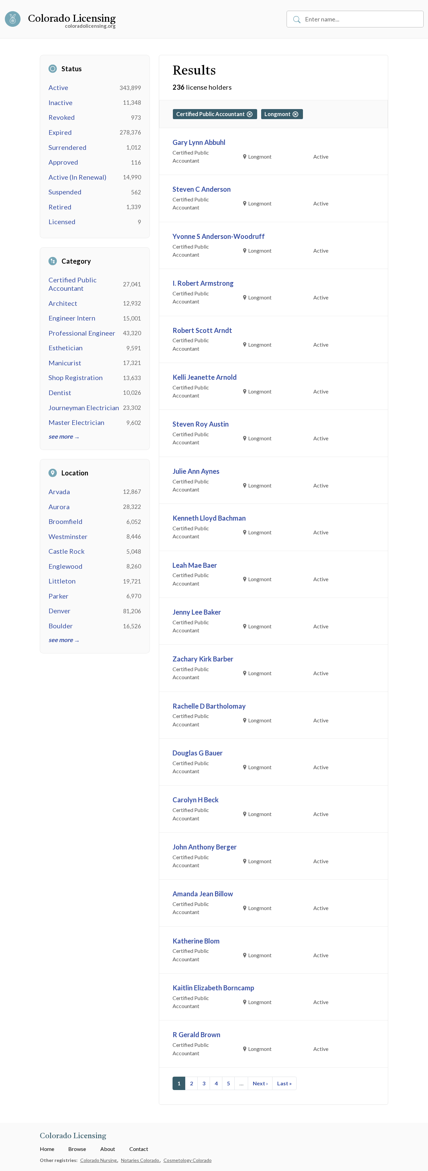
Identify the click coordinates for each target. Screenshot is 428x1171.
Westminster (68, 536)
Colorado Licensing (72, 19)
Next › (260, 1083)
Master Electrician (76, 422)
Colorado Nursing (99, 1160)
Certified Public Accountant (72, 284)
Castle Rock (66, 551)
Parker (58, 596)
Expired (60, 132)
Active (58, 87)
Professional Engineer (81, 333)
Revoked (61, 117)
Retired (60, 207)
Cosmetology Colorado (188, 1160)
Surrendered (67, 147)
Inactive (60, 102)
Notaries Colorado (140, 1160)
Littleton (62, 581)
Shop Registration (75, 377)
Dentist (59, 392)
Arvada (59, 491)
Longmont (278, 114)
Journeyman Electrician (83, 407)
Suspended (65, 192)
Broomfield (65, 521)
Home (47, 1149)
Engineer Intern (71, 318)
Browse (77, 1149)
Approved (63, 162)
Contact (138, 1149)
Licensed (62, 221)
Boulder (60, 626)
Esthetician (65, 348)
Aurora (59, 507)
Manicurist (64, 363)
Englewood (65, 566)
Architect (62, 303)
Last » (284, 1083)
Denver (59, 611)
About (107, 1149)
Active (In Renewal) (77, 177)
